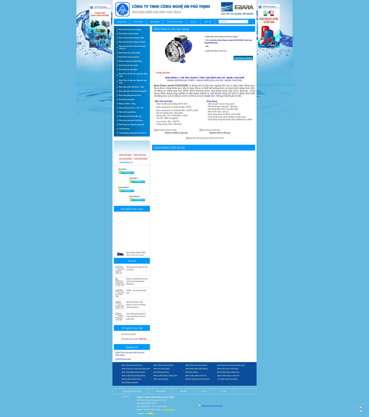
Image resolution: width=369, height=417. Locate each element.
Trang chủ (121, 21)
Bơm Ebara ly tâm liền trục (132, 365)
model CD (209, 96)
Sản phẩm (154, 21)
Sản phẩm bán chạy (132, 208)
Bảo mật (183, 391)
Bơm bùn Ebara (192, 372)
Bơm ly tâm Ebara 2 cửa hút (228, 376)
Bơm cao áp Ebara (161, 379)
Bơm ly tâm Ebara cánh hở (196, 376)
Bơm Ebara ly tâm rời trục (164, 365)
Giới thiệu (138, 21)
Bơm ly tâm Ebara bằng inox (228, 372)
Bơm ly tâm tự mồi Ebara (131, 379)
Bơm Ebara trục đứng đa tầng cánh (231, 365)
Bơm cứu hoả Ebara (162, 369)
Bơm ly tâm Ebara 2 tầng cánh (165, 376)
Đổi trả (203, 391)
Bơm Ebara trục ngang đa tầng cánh (136, 369)
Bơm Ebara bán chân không (197, 369)
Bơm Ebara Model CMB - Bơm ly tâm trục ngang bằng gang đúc (136, 249)
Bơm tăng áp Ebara (161, 372)
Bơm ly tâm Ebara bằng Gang (133, 376)
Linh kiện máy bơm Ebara (227, 379)
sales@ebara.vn (126, 162)
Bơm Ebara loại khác (130, 383)
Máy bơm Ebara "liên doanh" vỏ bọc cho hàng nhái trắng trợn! (135, 304)
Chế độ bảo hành (175, 21)
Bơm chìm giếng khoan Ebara (133, 372)
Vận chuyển (160, 391)
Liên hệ (207, 21)
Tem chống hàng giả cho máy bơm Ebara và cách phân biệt (136, 316)
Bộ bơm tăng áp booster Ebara (198, 379)
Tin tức (193, 21)
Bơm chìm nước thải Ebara (227, 369)
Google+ (251, 363)
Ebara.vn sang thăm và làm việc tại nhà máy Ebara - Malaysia (137, 281)
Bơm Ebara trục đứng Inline (196, 365)
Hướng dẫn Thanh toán (132, 391)
